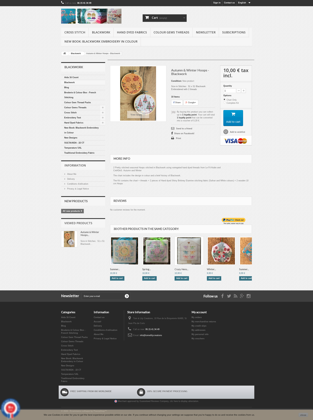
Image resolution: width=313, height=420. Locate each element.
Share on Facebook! (184, 133)
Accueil (97, 321)
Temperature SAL (73, 148)
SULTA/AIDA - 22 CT (74, 143)
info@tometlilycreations (151, 335)
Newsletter (206, 32)
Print (178, 138)
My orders (197, 317)
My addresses (198, 330)
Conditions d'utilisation (77, 184)
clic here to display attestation (184, 401)
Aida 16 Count (71, 77)
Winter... (211, 269)
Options (227, 95)
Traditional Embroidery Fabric (79, 153)
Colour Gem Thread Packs (77, 102)
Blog (66, 87)
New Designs (70, 137)
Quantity (227, 86)
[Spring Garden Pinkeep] (156, 250)
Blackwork (101, 32)
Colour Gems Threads (171, 32)
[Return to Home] (64, 54)
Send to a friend (184, 128)
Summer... (115, 269)
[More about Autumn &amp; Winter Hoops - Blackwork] (69, 239)
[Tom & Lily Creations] (91, 16)
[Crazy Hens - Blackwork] (189, 250)
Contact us (229, 2)
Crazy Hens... (181, 269)
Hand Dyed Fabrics (132, 32)
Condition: (176, 81)
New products (76, 201)
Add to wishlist (237, 132)
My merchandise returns (204, 321)
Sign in (217, 2)
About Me (71, 174)
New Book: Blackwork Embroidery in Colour (100, 41)
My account (199, 312)
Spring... (146, 269)
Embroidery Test (72, 117)
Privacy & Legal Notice (78, 189)
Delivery (71, 179)
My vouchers (198, 338)
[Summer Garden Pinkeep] (124, 250)
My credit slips (199, 326)
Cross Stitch (74, 32)
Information (75, 165)
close (303, 415)
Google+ (191, 102)
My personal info (200, 334)
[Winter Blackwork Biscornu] (221, 250)
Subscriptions (234, 32)
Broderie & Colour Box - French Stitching (80, 95)
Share (177, 102)
